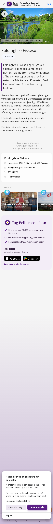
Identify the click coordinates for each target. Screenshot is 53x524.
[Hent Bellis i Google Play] (31, 258)
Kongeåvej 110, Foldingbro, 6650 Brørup (28, 162)
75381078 (13, 172)
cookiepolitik (21, 501)
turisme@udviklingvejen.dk (27, 146)
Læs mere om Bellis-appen (16, 264)
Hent (49, 4)
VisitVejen (35, 143)
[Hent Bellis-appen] (9, 4)
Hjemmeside (14, 176)
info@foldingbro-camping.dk (21, 167)
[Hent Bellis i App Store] (12, 258)
